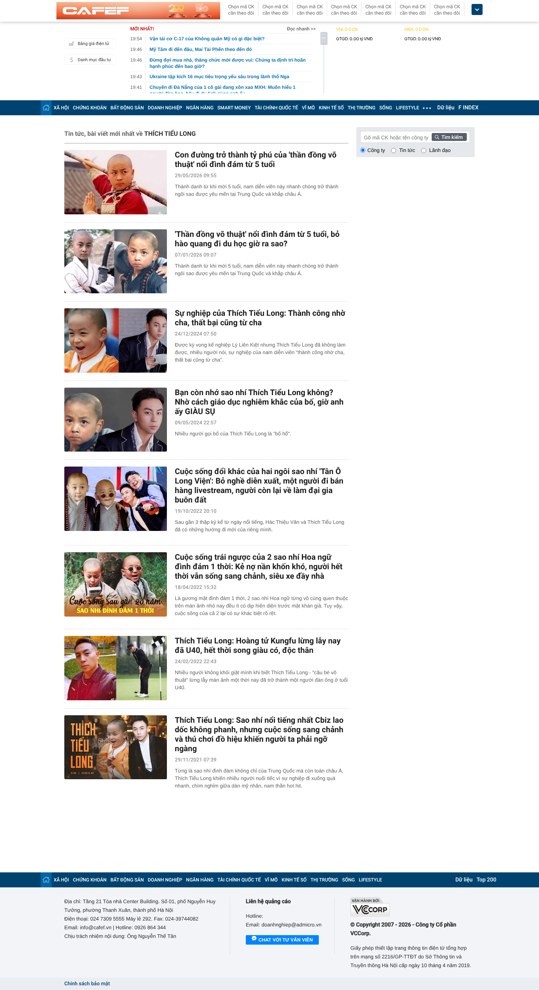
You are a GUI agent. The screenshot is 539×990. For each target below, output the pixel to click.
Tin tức (407, 150)
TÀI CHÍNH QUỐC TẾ (276, 108)
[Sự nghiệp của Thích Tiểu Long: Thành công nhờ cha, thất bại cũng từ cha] (115, 340)
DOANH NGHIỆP (165, 108)
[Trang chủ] (46, 108)
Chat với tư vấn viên (285, 940)
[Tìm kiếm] (449, 137)
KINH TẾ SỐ (331, 108)
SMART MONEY (234, 108)
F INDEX (469, 108)
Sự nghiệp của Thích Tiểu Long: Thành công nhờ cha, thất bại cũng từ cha (260, 317)
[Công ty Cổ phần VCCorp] (412, 907)
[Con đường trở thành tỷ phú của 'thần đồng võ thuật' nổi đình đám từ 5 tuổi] (115, 182)
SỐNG (385, 108)
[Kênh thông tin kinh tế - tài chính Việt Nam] (138, 10)
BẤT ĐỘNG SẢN (127, 108)
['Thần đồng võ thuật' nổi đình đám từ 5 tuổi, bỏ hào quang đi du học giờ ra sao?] (115, 261)
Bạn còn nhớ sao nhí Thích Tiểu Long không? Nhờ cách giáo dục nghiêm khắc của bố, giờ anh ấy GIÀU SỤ (259, 402)
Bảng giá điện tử (93, 43)
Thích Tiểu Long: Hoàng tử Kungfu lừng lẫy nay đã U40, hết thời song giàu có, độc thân (258, 645)
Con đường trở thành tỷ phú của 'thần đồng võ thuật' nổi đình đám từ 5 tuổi (256, 159)
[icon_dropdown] (477, 9)
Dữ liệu (446, 108)
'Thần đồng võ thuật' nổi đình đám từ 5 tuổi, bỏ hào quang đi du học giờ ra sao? (257, 238)
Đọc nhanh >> (301, 29)
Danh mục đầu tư (94, 59)
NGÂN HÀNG (200, 108)
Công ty (376, 150)
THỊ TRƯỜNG (361, 108)
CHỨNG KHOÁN (90, 108)
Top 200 (486, 880)
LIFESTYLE (407, 108)
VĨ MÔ (308, 108)
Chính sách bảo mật (87, 984)
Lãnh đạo (440, 150)
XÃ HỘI (61, 108)
